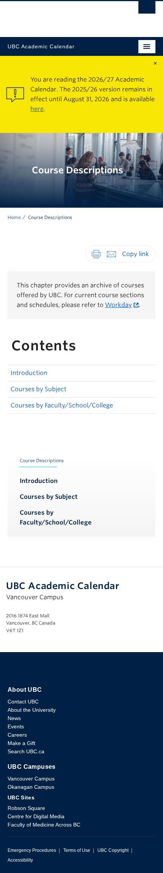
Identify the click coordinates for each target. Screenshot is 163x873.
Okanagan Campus (31, 787)
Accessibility (20, 860)
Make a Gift (21, 743)
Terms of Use (76, 850)
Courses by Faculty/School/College (62, 405)
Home (14, 217)
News (14, 718)
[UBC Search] (146, 9)
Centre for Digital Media (36, 816)
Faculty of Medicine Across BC (44, 825)
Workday (118, 304)
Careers (17, 735)
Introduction (29, 372)
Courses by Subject (38, 389)
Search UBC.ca (26, 751)
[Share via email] (111, 253)
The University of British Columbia (59, 15)
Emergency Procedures (32, 850)
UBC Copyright (113, 850)
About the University (32, 710)
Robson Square (26, 808)
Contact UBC (23, 702)
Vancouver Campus (31, 779)
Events (16, 726)
